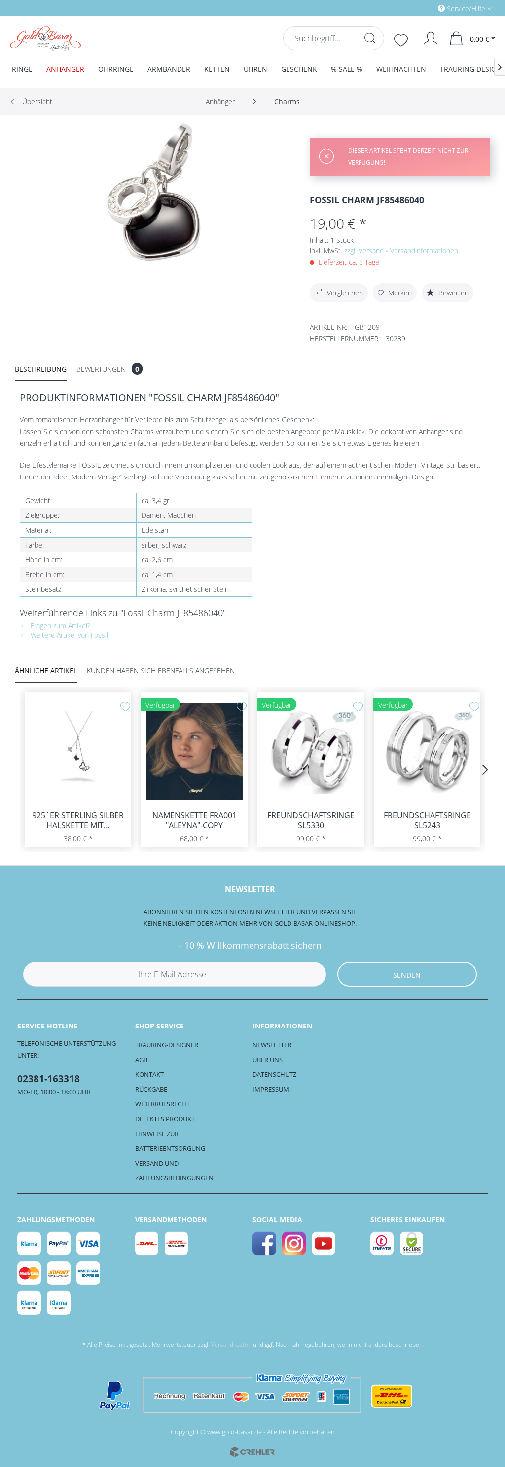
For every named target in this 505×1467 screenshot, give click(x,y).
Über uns (267, 1059)
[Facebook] (264, 1243)
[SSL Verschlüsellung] (412, 1243)
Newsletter (271, 1044)
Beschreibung (41, 369)
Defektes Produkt (165, 1118)
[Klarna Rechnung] (59, 1302)
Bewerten (452, 292)
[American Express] (88, 1273)
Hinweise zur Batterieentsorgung (170, 1141)
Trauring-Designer (166, 1044)
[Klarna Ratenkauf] (29, 1302)
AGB (141, 1059)
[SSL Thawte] (382, 1243)
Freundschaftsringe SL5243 (427, 820)
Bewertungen (107, 369)
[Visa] (88, 1243)
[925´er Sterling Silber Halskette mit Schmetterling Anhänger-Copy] (78, 751)
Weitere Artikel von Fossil (68, 635)
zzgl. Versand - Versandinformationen (401, 250)
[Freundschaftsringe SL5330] (310, 751)
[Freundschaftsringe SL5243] (427, 751)
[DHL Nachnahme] (177, 1243)
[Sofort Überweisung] (59, 1273)
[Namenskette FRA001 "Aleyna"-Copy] (194, 751)
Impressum (270, 1089)
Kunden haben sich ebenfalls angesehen (161, 670)
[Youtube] (324, 1243)
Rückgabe (151, 1089)
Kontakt (149, 1074)
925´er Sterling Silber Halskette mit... (78, 820)
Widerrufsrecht (162, 1104)
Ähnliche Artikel (46, 670)
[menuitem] (423, 8)
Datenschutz (274, 1074)
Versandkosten (231, 1344)
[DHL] (147, 1243)
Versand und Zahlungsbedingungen (174, 1170)
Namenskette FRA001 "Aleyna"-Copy (194, 820)
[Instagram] (294, 1243)
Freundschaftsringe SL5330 (311, 820)
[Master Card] (29, 1273)
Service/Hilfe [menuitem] (466, 8)
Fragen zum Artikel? (59, 625)
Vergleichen (345, 292)
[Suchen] (370, 38)
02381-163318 (48, 1078)
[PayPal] (59, 1243)
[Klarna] (29, 1243)
